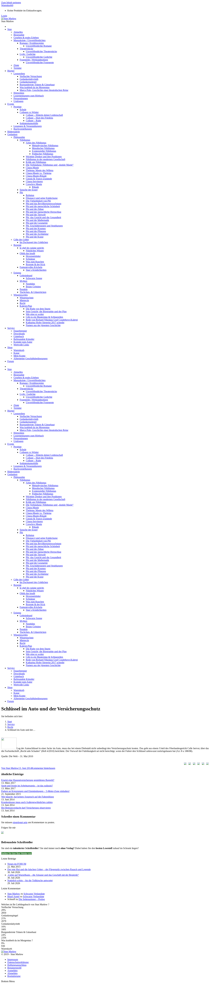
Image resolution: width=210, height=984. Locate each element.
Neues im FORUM (16, 864)
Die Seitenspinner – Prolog (32, 899)
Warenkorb (7, 5)
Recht (10, 727)
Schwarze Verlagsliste (34, 893)
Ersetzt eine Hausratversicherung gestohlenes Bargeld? (27, 780)
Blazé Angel (13, 896)
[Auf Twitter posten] (189, 764)
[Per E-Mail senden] (207, 764)
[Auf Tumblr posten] (202, 764)
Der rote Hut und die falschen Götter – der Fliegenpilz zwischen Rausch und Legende (49, 869)
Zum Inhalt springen (11, 2)
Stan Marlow (13, 893)
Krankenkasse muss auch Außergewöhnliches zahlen (27, 802)
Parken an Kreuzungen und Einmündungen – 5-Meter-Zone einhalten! (35, 791)
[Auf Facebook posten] (184, 764)
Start (9, 721)
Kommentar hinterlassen (43, 768)
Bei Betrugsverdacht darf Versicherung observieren (26, 807)
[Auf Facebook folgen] (3, 833)
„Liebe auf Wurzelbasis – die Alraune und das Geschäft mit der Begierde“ (43, 875)
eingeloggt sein (20, 822)
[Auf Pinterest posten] (193, 764)
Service (11, 724)
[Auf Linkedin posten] (198, 764)
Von (9, 768)
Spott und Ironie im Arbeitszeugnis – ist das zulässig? (27, 785)
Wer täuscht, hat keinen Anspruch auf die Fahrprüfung (27, 796)
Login (4, 15)
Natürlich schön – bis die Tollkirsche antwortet (30, 880)
